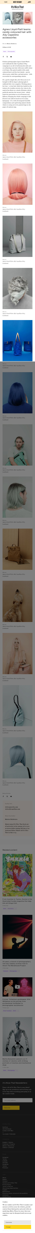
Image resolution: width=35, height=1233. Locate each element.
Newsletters (6, 1191)
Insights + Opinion (8, 1142)
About (4, 1177)
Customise (9, 1222)
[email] (11, 56)
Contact (5, 1181)
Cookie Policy (7, 1196)
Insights (5, 1189)
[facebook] (3, 56)
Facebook (5, 1164)
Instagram (5, 1157)
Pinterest (5, 1167)
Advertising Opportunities (10, 1188)
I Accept (8, 1226)
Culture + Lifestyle (8, 1147)
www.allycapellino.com (12, 809)
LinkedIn (5, 1160)
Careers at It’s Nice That (10, 1182)
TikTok (5, 1159)
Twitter (5, 1166)
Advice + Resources (8, 1145)
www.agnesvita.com (11, 807)
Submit (5, 1179)
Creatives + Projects (9, 1144)
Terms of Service (8, 1186)
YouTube (5, 1162)
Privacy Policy (7, 1184)
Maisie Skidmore (12, 43)
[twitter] (7, 56)
